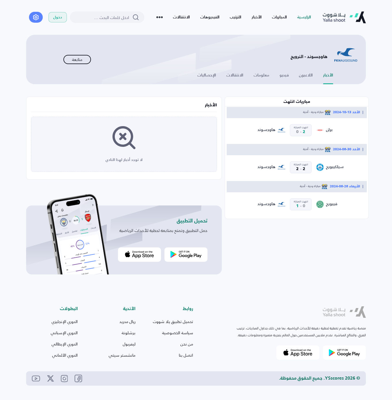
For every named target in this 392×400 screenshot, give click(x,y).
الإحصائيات (206, 75)
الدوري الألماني (65, 355)
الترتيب (235, 17)
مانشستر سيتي (122, 355)
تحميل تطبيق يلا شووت (173, 321)
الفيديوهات (210, 17)
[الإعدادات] (36, 17)
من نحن (187, 344)
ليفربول (129, 344)
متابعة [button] (77, 59)
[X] (50, 378)
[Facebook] (78, 378)
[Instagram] (64, 378)
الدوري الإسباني (64, 332)
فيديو (284, 75)
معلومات (261, 75)
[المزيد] (159, 17)
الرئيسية (304, 17)
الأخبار (257, 17)
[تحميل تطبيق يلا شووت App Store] (139, 254)
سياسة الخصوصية (177, 332)
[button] (344, 312)
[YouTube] (36, 379)
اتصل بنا (186, 355)
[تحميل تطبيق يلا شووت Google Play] (185, 254)
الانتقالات (181, 17)
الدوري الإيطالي (65, 344)
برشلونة (128, 332)
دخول (57, 17)
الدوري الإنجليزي (65, 321)
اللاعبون (306, 75)
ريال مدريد (127, 321)
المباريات (279, 17)
